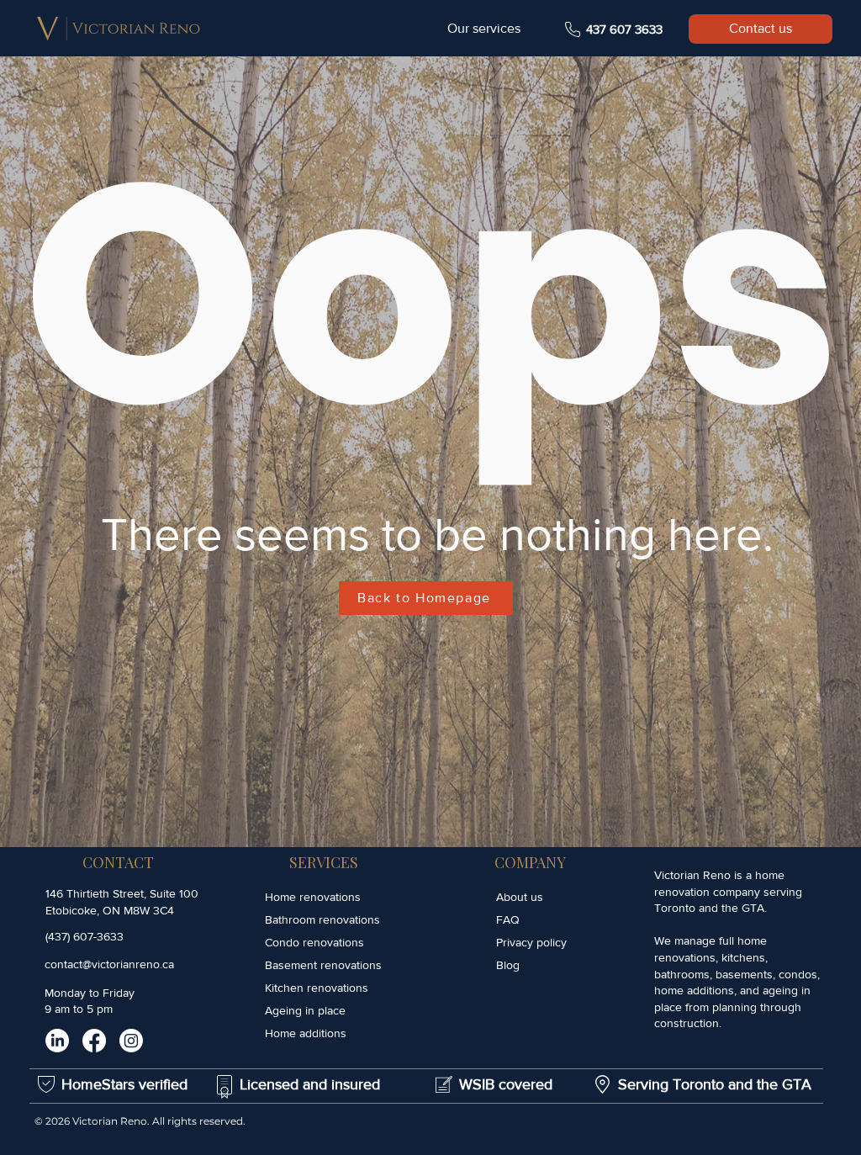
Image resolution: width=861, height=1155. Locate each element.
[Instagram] (131, 1040)
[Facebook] (94, 1040)
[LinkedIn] (57, 1040)
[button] (484, 28)
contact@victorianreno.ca (109, 964)
